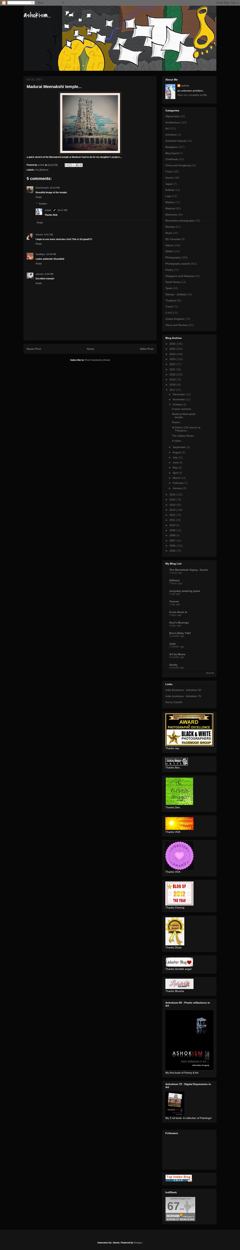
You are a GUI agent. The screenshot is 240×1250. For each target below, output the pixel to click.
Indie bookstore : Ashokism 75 (183, 696)
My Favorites (173, 239)
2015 (173, 499)
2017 (173, 389)
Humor (169, 177)
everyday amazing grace (184, 590)
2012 (173, 514)
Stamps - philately (176, 294)
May (175, 467)
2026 (173, 343)
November (179, 399)
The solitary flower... (184, 435)
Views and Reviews (176, 325)
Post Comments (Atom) (97, 360)
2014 (173, 504)
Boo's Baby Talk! (180, 633)
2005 (173, 550)
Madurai (44, 170)
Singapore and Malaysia (179, 275)
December (179, 394)
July (175, 457)
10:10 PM (55, 187)
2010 (173, 525)
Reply (39, 197)
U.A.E (168, 312)
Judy (172, 643)
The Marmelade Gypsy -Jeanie (188, 569)
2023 (173, 359)
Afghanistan (172, 116)
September (180, 447)
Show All (209, 673)
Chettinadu (171, 159)
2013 (173, 509)
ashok (48, 210)
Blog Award (172, 153)
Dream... (177, 422)
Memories (171, 214)
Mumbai (170, 226)
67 (173, 1206)
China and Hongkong (177, 165)
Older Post (146, 348)
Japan (169, 183)
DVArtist (174, 580)
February (178, 482)
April (176, 472)
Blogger (138, 1242)
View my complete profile (192, 94)
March (177, 477)
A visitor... (177, 440)
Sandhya (40, 254)
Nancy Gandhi (173, 702)
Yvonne (174, 601)
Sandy (173, 664)
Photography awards (177, 263)
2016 (173, 494)
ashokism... (37, 15)
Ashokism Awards (175, 140)
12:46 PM (51, 254)
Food (168, 171)
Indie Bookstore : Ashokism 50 (183, 689)
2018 (173, 384)
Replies (43, 204)
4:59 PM (49, 274)
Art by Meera (177, 654)
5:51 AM (48, 234)
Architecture (172, 122)
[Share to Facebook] (77, 165)
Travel (169, 306)
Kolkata (169, 189)
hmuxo (39, 234)
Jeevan (40, 274)
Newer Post (34, 348)
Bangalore (171, 146)
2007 (173, 540)
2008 (173, 535)
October (178, 404)
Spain (168, 288)
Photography (173, 257)
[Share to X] (74, 165)
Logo (168, 196)
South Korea (172, 281)
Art (36, 170)
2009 (173, 530)
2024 (173, 354)
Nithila (169, 251)
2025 (173, 348)
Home (90, 348)
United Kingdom (174, 318)
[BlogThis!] (70, 165)
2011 (173, 519)
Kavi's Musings (179, 622)
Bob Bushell (42, 187)
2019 (173, 379)
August (177, 452)
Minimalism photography (179, 220)
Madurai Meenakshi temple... (183, 415)
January (178, 488)
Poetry (169, 269)
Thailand (170, 300)
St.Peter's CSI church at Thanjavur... (186, 429)
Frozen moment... (182, 408)
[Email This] (66, 165)
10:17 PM (62, 210)
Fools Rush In (178, 612)
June (176, 462)
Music (168, 232)
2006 (173, 545)
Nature (169, 245)
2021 (173, 369)
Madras (169, 202)
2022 (173, 364)
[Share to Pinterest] (81, 165)
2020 (173, 374)
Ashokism (171, 134)
